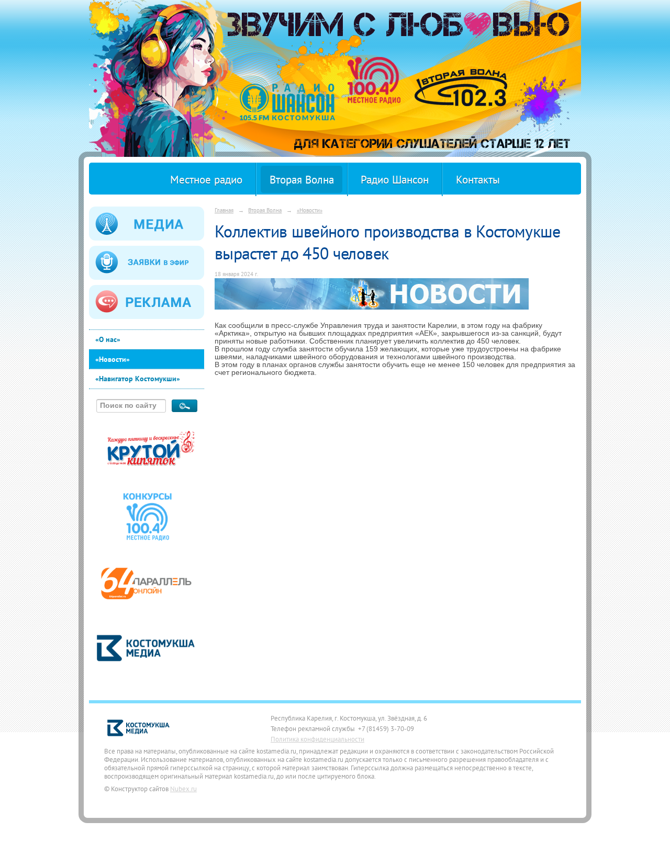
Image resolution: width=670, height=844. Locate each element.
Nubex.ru (183, 788)
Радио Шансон (395, 180)
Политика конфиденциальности (317, 739)
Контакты (478, 180)
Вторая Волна (302, 180)
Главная (224, 210)
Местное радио (206, 180)
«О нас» (107, 339)
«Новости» (112, 359)
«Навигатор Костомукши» (137, 378)
